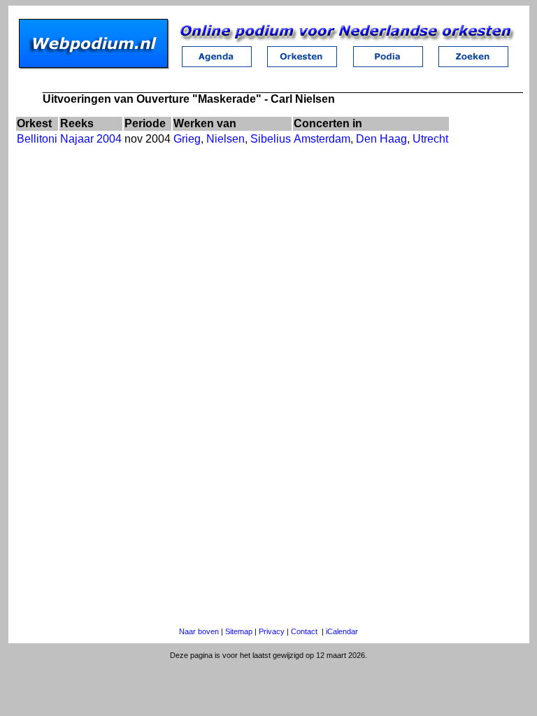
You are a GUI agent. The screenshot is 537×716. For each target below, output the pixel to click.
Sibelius (270, 139)
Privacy (272, 631)
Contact (304, 631)
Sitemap (238, 631)
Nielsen (225, 139)
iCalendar (342, 631)
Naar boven (199, 631)
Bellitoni (37, 139)
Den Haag (381, 139)
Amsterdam (322, 139)
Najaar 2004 (91, 139)
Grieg (187, 139)
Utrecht (430, 139)
